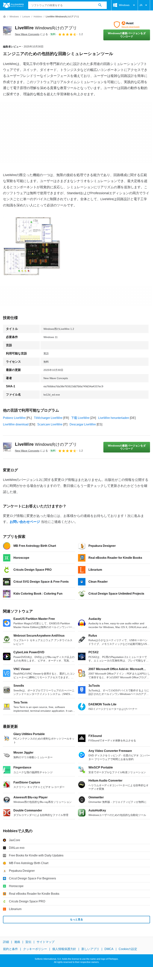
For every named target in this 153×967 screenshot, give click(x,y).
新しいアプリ (90, 949)
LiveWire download (16, 424)
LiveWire (46, 27)
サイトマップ (45, 941)
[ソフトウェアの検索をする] (100, 5)
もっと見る (76, 919)
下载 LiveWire (80, 417)
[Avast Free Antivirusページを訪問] (126, 24)
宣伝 (28, 941)
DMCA (108, 949)
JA (140, 5)
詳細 (6, 941)
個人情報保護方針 (64, 949)
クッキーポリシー (35, 949)
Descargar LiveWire (83, 424)
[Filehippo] (13, 5)
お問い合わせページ (25, 522)
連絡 (17, 941)
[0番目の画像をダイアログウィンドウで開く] (32, 246)
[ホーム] (4, 16)
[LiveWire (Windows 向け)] (7, 30)
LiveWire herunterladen (113, 417)
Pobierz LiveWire (14, 417)
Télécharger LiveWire (48, 417)
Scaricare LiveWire (50, 424)
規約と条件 (10, 949)
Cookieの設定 (128, 949)
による (31, 34)
